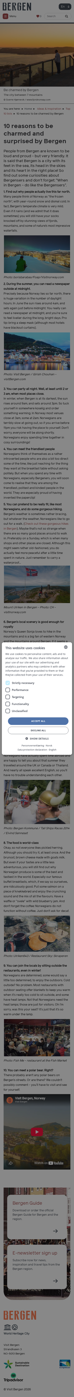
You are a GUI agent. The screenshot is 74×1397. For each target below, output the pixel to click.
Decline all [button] (38, 730)
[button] (37, 738)
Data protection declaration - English (37, 749)
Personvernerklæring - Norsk (37, 745)
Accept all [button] (38, 721)
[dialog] (37, 698)
